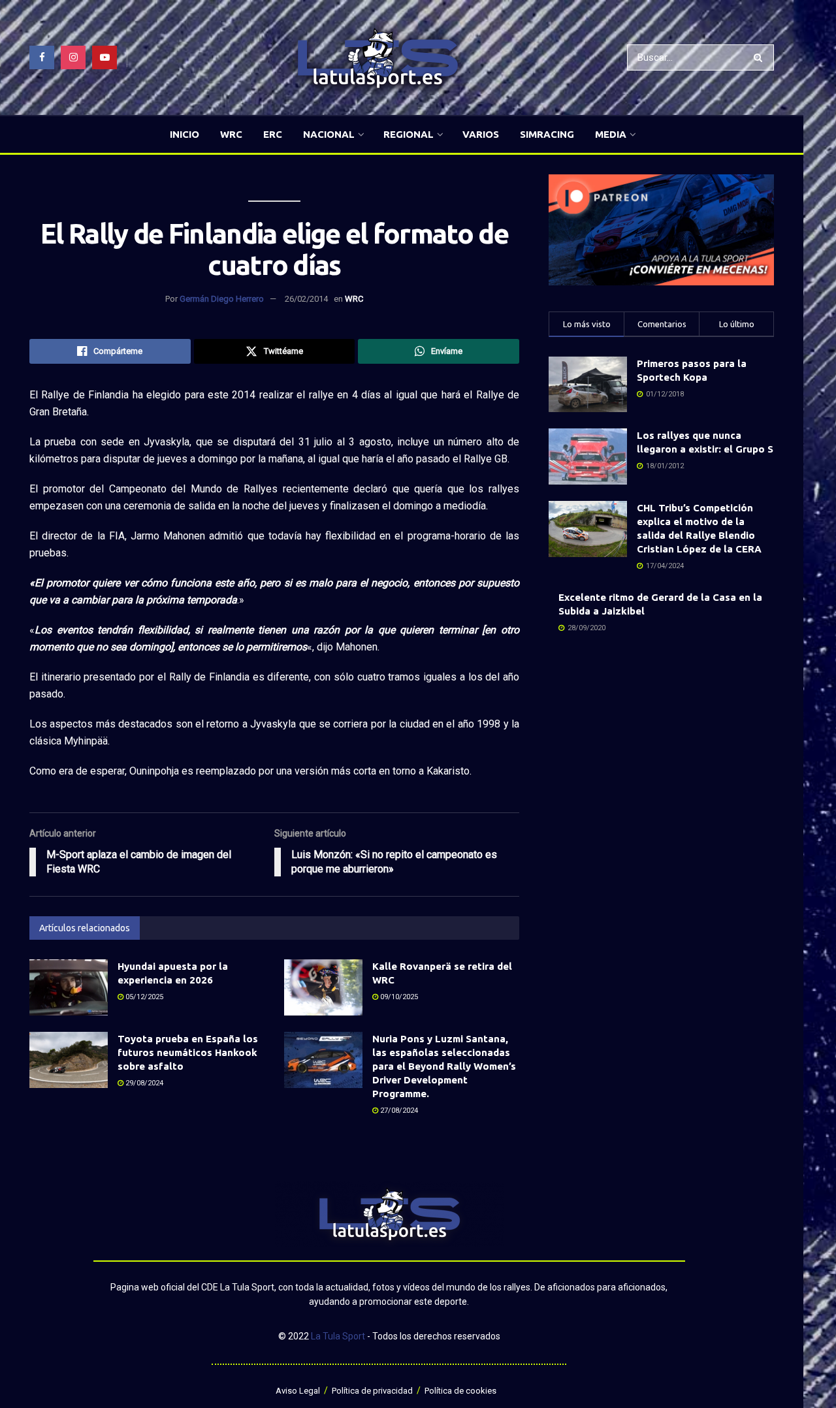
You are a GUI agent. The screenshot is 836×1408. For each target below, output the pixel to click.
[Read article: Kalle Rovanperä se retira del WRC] (323, 987)
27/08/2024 (398, 1110)
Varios (480, 134)
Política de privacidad (372, 1391)
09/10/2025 (398, 997)
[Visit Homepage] (377, 57)
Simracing (547, 134)
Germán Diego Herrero (222, 299)
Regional (408, 134)
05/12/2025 (143, 997)
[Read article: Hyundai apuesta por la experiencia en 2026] (68, 987)
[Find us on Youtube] (104, 57)
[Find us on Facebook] (41, 57)
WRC (231, 134)
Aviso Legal (298, 1391)
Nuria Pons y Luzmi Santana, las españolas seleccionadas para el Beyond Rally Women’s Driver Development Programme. (444, 1066)
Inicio (184, 134)
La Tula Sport (338, 1336)
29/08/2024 (143, 1083)
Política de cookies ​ (461, 1391)
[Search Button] (760, 57)
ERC (272, 134)
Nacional (329, 134)
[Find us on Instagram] (73, 57)
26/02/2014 (306, 299)
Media (610, 134)
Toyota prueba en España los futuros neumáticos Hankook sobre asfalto (188, 1052)
